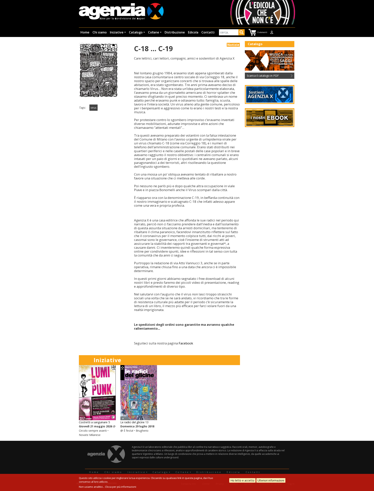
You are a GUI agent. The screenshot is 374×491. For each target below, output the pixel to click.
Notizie (233, 45)
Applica (241, 33)
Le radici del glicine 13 (134, 422)
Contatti (207, 32)
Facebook (186, 343)
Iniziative (116, 32)
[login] (271, 32)
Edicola (193, 32)
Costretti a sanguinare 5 (94, 422)
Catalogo (136, 32)
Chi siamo (100, 32)
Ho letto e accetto (242, 480)
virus (93, 107)
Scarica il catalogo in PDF (263, 75)
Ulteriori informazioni (271, 480)
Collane (153, 32)
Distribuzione (175, 32)
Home (84, 32)
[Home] (121, 12)
